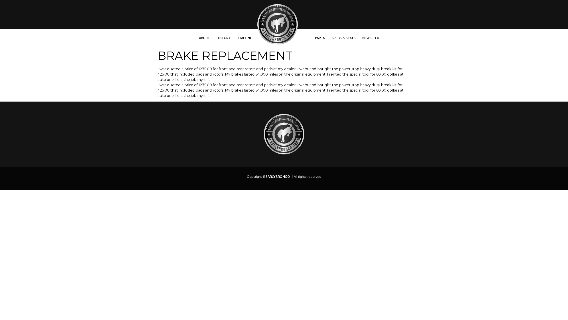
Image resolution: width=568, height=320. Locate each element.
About (204, 38)
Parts (320, 38)
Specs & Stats (344, 38)
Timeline (244, 38)
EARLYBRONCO (278, 176)
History (224, 38)
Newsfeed (370, 38)
